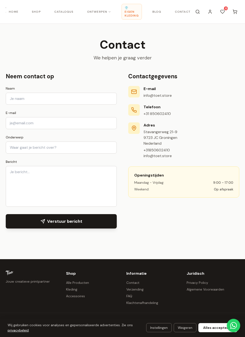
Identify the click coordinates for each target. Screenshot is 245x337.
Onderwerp (14, 137)
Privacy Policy (197, 282)
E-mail (11, 113)
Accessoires (75, 296)
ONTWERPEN (97, 12)
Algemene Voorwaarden (205, 289)
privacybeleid (18, 330)
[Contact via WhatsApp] (233, 325)
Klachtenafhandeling (142, 303)
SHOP (36, 12)
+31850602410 (157, 150)
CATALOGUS (64, 12)
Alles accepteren (218, 328)
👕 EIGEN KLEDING (132, 11)
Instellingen (159, 328)
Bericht (11, 162)
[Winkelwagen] (235, 11)
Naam (10, 88)
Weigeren (185, 328)
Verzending (135, 289)
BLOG (156, 12)
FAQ (129, 296)
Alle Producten (77, 282)
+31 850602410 (157, 113)
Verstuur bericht (64, 221)
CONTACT (182, 12)
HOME (13, 12)
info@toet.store (158, 95)
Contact (132, 282)
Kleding (71, 289)
